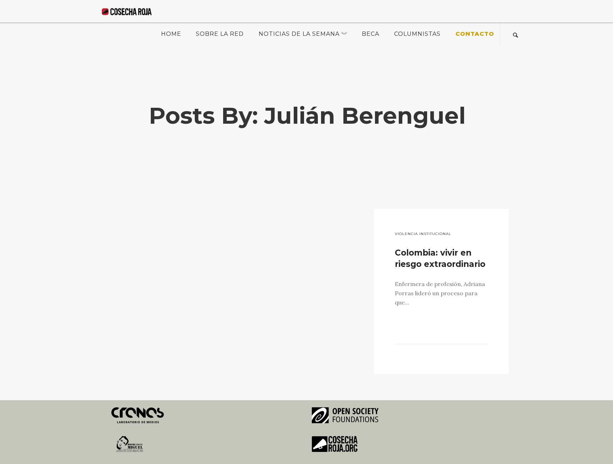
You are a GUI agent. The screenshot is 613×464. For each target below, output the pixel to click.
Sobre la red (220, 33)
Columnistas (417, 33)
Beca (370, 33)
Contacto (474, 33)
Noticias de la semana (299, 33)
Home (171, 33)
